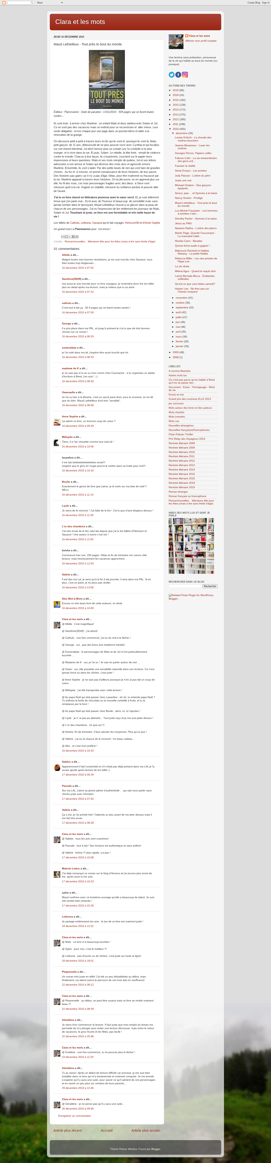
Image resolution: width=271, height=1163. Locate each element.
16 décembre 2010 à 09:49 (78, 426)
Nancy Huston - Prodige (189, 198)
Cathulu (74, 222)
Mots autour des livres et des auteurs (190, 407)
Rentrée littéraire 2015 (182, 474)
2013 (176, 114)
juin (178, 322)
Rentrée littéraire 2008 (182, 443)
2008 (176, 357)
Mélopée (67, 437)
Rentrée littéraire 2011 (182, 456)
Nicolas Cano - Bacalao (188, 241)
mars (179, 336)
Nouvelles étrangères (181, 425)
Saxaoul (97, 222)
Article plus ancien (145, 1130)
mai (178, 327)
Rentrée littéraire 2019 (182, 487)
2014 (176, 109)
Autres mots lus (178, 375)
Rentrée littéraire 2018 (182, 483)
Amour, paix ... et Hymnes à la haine (196, 193)
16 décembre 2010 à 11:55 (77, 539)
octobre (180, 302)
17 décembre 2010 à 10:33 (78, 881)
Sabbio (66, 761)
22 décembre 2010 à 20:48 (78, 1036)
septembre (182, 307)
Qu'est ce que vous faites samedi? (195, 284)
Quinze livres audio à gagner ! (192, 245)
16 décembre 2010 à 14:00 (78, 608)
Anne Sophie (70, 416)
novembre (182, 297)
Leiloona (86, 222)
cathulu (67, 303)
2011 (176, 124)
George (66, 323)
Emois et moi (176, 394)
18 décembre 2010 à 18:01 (78, 960)
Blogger (155, 1149)
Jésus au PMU (183, 223)
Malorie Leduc (71, 868)
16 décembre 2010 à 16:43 (78, 750)
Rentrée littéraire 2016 (182, 478)
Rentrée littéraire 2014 (182, 469)
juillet (179, 317)
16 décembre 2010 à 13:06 (78, 587)
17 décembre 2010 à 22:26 (78, 905)
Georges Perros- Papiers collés (193, 153)
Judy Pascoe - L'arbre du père (192, 175)
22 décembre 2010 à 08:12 (78, 984)
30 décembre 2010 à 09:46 (78, 1108)
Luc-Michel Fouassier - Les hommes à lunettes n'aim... (196, 212)
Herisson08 (132, 222)
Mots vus (174, 421)
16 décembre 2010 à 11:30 (77, 515)
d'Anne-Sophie (151, 222)
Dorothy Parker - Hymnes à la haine (196, 218)
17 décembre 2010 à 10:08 (78, 857)
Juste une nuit (183, 180)
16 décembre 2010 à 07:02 (78, 267)
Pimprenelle (69, 971)
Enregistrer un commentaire (74, 1115)
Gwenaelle (68, 392)
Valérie (66, 574)
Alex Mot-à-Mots (72, 598)
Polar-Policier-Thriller (181, 434)
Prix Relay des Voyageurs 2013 (187, 438)
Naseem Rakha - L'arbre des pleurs (196, 228)
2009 (176, 352)
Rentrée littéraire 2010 (182, 452)
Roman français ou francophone (187, 496)
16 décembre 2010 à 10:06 (78, 446)
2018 (176, 95)
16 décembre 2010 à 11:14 (77, 494)
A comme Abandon (180, 371)
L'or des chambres (73, 526)
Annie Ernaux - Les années (191, 170)
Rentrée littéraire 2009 (182, 447)
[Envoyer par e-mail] (63, 236)
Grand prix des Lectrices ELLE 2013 (190, 399)
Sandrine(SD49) (71, 279)
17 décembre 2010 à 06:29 (78, 774)
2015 (176, 104)
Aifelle (66, 255)
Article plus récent (67, 1130)
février (180, 341)
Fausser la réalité (185, 166)
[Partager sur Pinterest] (77, 236)
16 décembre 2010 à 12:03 (78, 563)
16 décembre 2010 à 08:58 (78, 405)
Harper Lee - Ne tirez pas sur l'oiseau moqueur (192, 290)
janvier (180, 346)
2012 (176, 119)
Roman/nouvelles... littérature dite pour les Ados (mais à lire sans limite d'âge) (110, 241)
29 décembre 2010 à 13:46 (78, 1088)
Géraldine (68, 1020)
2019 (176, 90)
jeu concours (176, 403)
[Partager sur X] (70, 236)
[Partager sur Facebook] (73, 236)
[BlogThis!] (66, 236)
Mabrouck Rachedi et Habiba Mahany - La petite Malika (192, 252)
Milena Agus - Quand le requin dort (195, 271)
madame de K (70, 368)
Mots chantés (176, 412)
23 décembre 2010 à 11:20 (77, 1057)
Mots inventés (177, 416)
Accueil (106, 1130)
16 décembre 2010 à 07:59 (78, 312)
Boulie (66, 481)
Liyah (65, 505)
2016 (176, 100)
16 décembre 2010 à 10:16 (78, 470)
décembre (182, 133)
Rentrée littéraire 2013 (182, 465)
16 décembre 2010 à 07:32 (78, 291)
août (179, 312)
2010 (176, 129)
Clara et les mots (80, 21)
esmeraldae (69, 347)
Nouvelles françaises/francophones (189, 430)
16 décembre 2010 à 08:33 (78, 357)
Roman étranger (178, 491)
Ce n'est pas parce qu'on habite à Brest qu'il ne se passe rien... (192, 381)
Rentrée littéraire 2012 (182, 460)
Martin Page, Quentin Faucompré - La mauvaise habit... (195, 234)
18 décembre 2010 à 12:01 (78, 926)
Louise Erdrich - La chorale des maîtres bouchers (193, 139)
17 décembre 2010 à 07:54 (78, 798)
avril (178, 331)
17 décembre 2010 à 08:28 (78, 822)
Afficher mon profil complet (200, 40)
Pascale (67, 786)
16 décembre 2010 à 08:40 (78, 381)
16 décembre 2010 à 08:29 (78, 336)
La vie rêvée (182, 266)
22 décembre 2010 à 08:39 (78, 1009)
